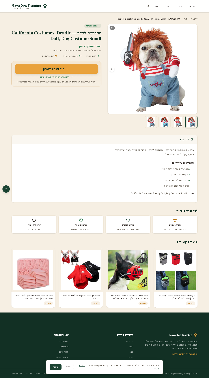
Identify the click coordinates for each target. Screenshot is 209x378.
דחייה (68, 367)
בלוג (168, 6)
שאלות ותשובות (62, 357)
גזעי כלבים (64, 346)
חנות (180, 6)
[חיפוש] (148, 6)
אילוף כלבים (64, 341)
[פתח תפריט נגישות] (6, 189)
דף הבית (191, 6)
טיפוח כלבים (64, 351)
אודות (156, 6)
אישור (55, 367)
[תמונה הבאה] (111, 69)
